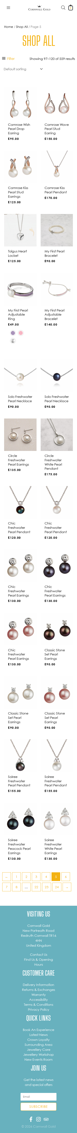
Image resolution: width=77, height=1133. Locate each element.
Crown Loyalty (38, 1040)
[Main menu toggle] (8, 7)
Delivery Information (38, 985)
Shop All (22, 27)
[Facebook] (30, 1119)
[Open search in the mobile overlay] (63, 8)
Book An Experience (38, 1030)
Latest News (38, 1035)
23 (46, 887)
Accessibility (38, 999)
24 (57, 887)
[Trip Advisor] (46, 1119)
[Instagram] (38, 1119)
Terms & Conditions (38, 1004)
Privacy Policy (38, 1009)
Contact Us (38, 954)
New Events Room (38, 1059)
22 (36, 887)
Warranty (38, 995)
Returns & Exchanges (38, 990)
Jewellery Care (38, 1049)
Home (8, 27)
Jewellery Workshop (38, 1054)
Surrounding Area (38, 1045)
